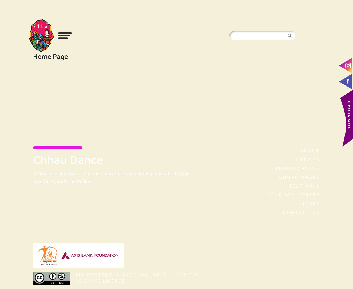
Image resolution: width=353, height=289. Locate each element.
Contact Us (301, 212)
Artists (308, 159)
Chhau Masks (299, 177)
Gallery (307, 203)
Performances (297, 168)
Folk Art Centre (294, 195)
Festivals (305, 186)
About (310, 151)
